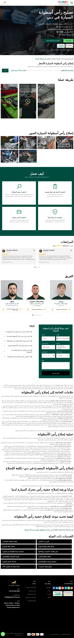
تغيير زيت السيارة (43, 541)
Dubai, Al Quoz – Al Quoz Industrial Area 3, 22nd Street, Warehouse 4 (12, 605)
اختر (5, 70)
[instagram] (59, 2)
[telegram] (63, 2)
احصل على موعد (55, 373)
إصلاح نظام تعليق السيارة (46, 546)
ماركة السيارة (45, 343)
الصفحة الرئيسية (68, 59)
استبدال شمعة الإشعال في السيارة (13, 551)
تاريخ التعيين (44, 352)
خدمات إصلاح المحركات (57, 59)
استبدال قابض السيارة (9, 561)
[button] (34, 267)
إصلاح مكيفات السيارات (10, 541)
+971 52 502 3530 (14, 591)
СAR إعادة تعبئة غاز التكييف (11, 566)
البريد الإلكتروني (16, 595)
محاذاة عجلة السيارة (9, 546)
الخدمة (57, 343)
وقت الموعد (59, 352)
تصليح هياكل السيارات (45, 566)
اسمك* (43, 334)
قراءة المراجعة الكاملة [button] (7, 262)
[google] (68, 2)
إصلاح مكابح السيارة (44, 556)
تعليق (43, 360)
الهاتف (57, 334)
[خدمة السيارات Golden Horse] (4, 3)
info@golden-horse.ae (12, 597)
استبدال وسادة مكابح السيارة (47, 561)
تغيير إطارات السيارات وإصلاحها (48, 551)
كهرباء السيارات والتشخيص (11, 556)
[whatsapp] (61, 2)
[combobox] (59, 338)
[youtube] (65, 2)
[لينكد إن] (57, 588)
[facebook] (54, 588)
